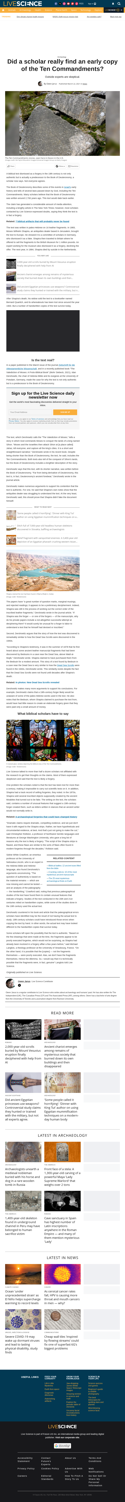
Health (38, 10)
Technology (85, 10)
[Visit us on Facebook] (55, 3)
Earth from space (52, 1389)
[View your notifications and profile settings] (113, 3)
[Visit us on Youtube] (68, 3)
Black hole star (116, 17)
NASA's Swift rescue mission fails (65, 17)
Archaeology (25, 10)
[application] (43, 331)
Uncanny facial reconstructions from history (73, 1412)
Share (12, 166)
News (85, 84)
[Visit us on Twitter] (60, 3)
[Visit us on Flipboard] (72, 3)
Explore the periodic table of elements (73, 1404)
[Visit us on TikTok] (76, 3)
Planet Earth (61, 10)
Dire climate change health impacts (30, 17)
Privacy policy (26, 1468)
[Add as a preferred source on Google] (62, 1446)
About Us (70, 1458)
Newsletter (74, 166)
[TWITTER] (20, 985)
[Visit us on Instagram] (64, 3)
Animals (12, 10)
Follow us (62, 166)
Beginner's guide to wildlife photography (95, 1391)
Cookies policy (50, 1468)
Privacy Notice (14, 421)
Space (74, 10)
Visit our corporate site (67, 1437)
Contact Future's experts (46, 1461)
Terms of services (38, 419)
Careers (22, 1476)
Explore (98, 10)
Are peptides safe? (94, 17)
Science (48, 10)
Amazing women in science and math (73, 1396)
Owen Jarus (52, 83)
